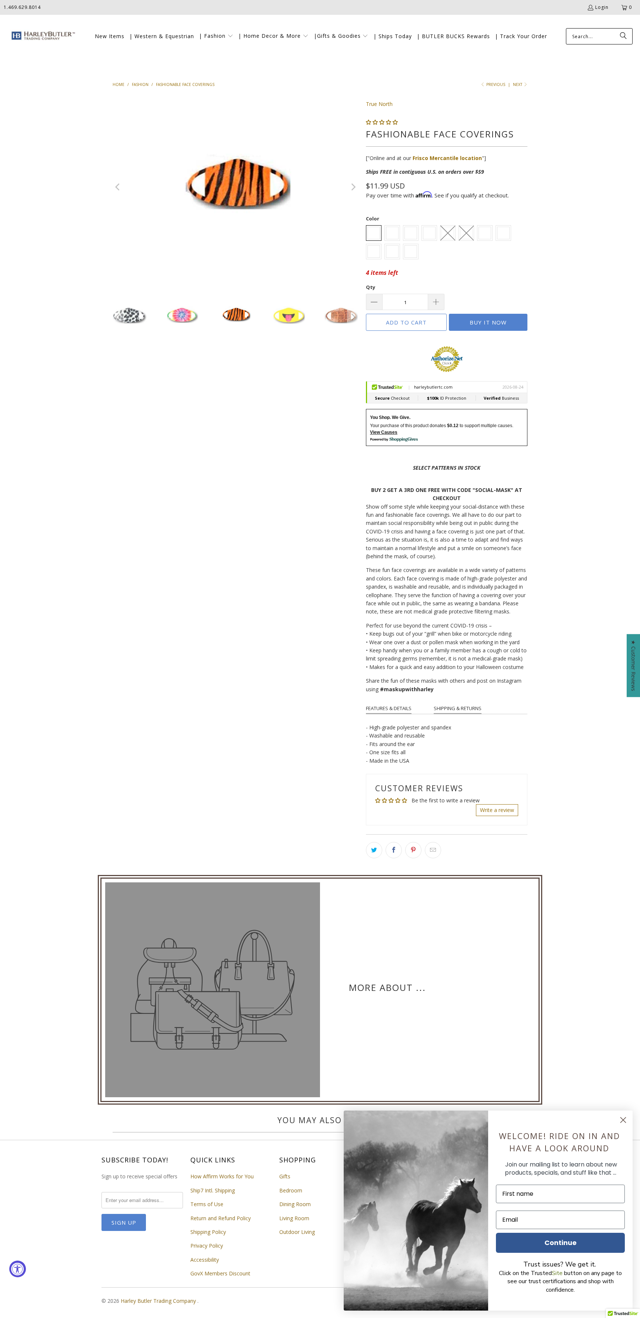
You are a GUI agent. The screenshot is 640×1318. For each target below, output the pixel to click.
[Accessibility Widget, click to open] (17, 1269)
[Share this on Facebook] (394, 850)
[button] (216, 36)
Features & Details (388, 708)
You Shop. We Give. (390, 417)
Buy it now (488, 322)
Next (518, 84)
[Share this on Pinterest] (413, 850)
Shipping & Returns (457, 708)
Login (602, 7)
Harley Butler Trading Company (159, 1300)
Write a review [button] (497, 809)
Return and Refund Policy (220, 1218)
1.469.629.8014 (22, 7)
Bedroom (290, 1190)
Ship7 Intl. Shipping (212, 1190)
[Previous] (118, 187)
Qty (370, 287)
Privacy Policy (206, 1245)
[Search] (623, 36)
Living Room (294, 1218)
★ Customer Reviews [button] (633, 665)
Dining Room (295, 1204)
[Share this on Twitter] (374, 850)
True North (379, 103)
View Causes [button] (383, 432)
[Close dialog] (623, 1120)
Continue (560, 1242)
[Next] (353, 187)
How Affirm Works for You (222, 1176)
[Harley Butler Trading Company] (41, 36)
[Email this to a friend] (433, 850)
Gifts (284, 1176)
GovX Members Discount (220, 1273)
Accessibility (204, 1259)
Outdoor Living (297, 1231)
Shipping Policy (208, 1231)
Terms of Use (206, 1204)
